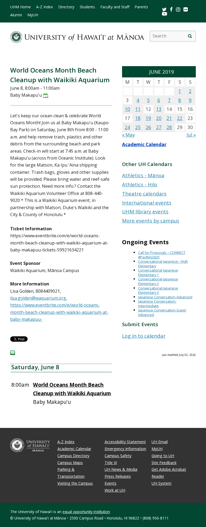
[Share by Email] (12, 353)
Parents (141, 7)
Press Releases (118, 476)
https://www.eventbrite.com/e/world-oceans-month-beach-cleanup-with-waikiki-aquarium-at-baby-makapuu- (59, 312)
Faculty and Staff (114, 7)
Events (110, 483)
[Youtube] (164, 13)
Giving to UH (163, 455)
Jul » (191, 135)
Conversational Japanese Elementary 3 (158, 290)
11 (138, 109)
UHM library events (145, 211)
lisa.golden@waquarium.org (38, 298)
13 (158, 109)
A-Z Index (44, 7)
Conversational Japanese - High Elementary (163, 263)
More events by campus (150, 220)
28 (169, 127)
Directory (66, 7)
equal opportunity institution (86, 511)
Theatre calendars (144, 193)
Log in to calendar (143, 335)
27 (158, 127)
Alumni (16, 15)
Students (87, 7)
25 (138, 127)
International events (146, 202)
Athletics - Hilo (139, 184)
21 (169, 118)
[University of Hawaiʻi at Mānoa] (77, 36)
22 (179, 118)
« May (128, 135)
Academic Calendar (144, 144)
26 (148, 127)
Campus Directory (73, 455)
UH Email (160, 441)
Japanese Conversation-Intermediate (157, 303)
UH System (161, 483)
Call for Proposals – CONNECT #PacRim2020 (161, 254)
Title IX (111, 462)
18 (138, 118)
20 (158, 118)
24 (127, 127)
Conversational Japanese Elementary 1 (158, 272)
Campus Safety (118, 455)
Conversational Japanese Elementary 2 (158, 281)
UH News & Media (121, 469)
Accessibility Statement (125, 441)
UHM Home (20, 7)
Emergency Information (125, 448)
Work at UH (115, 490)
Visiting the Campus (75, 483)
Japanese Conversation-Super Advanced (162, 312)
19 (148, 118)
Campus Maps (70, 462)
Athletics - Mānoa (143, 175)
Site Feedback (164, 462)
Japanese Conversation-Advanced (165, 297)
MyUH (32, 15)
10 (127, 109)
